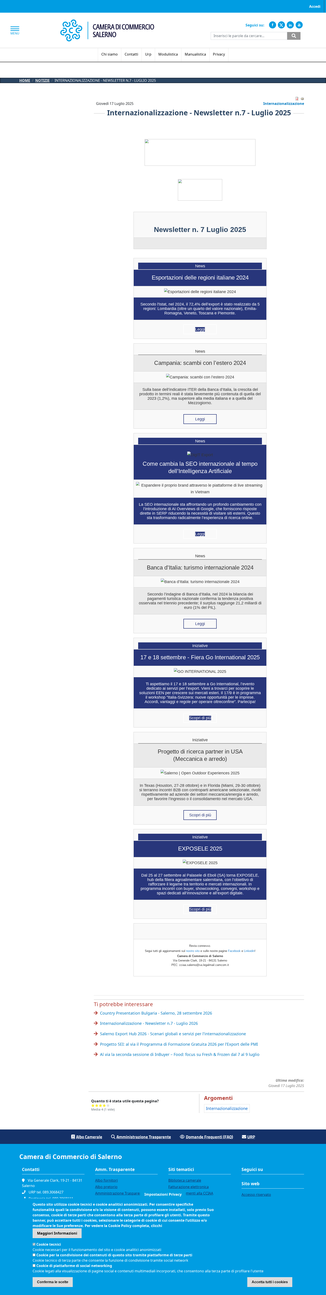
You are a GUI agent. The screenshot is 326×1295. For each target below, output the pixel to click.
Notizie (42, 80)
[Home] (107, 21)
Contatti (131, 54)
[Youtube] (299, 24)
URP (251, 1136)
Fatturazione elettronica (188, 1186)
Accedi (314, 6)
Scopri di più (200, 718)
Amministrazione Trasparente (143, 1136)
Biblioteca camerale (184, 1180)
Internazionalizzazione (283, 103)
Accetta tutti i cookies (270, 1282)
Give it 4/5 (104, 1105)
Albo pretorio (106, 1186)
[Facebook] (272, 24)
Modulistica (168, 54)
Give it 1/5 (93, 1105)
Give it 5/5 (108, 1105)
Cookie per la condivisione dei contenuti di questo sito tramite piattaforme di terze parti (114, 1255)
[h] (293, 36)
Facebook (234, 951)
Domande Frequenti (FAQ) (209, 1136)
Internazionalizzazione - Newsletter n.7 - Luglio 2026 (149, 1023)
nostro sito (193, 951)
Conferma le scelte (52, 1282)
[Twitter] (281, 24)
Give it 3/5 (100, 1105)
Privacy (219, 54)
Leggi (200, 329)
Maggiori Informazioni (57, 1233)
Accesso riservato (256, 1194)
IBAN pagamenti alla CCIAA (190, 1193)
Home (24, 80)
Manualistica (195, 54)
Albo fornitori (106, 1180)
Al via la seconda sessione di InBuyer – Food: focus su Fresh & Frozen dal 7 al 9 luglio (179, 1054)
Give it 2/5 (97, 1105)
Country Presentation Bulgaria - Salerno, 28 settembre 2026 (156, 1013)
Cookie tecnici (48, 1244)
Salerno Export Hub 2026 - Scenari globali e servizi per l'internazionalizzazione (173, 1033)
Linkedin (249, 951)
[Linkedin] (290, 24)
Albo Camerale (89, 1136)
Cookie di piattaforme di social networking (74, 1265)
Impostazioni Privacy (163, 1194)
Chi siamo (109, 54)
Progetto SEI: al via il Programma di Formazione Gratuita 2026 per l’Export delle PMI (179, 1044)
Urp (148, 54)
